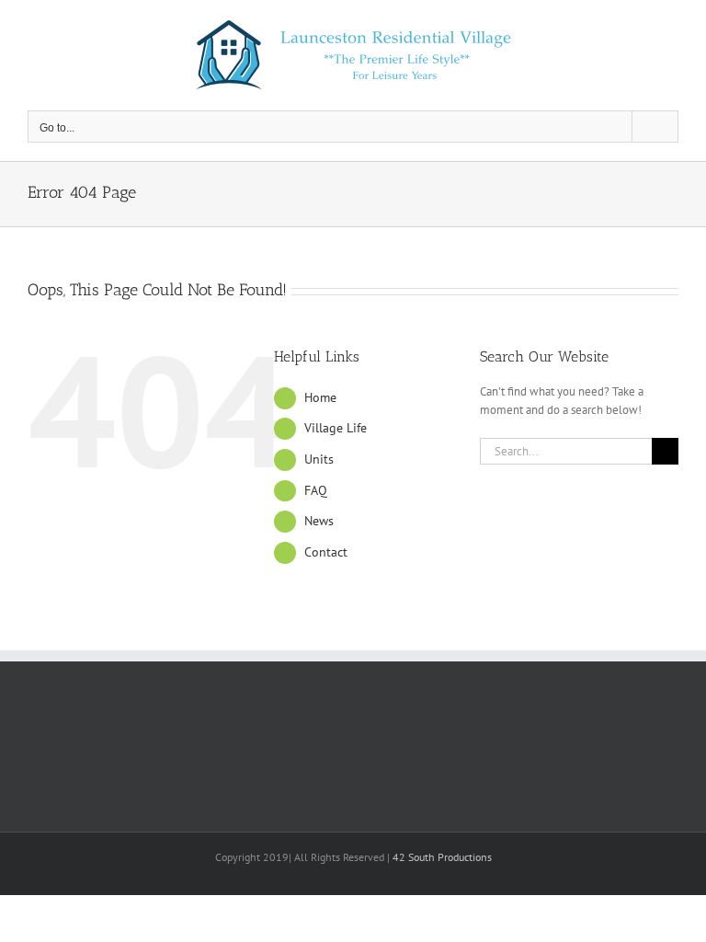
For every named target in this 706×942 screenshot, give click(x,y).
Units (319, 459)
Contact (325, 552)
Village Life (335, 427)
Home (320, 397)
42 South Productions (442, 857)
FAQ (315, 490)
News (319, 520)
